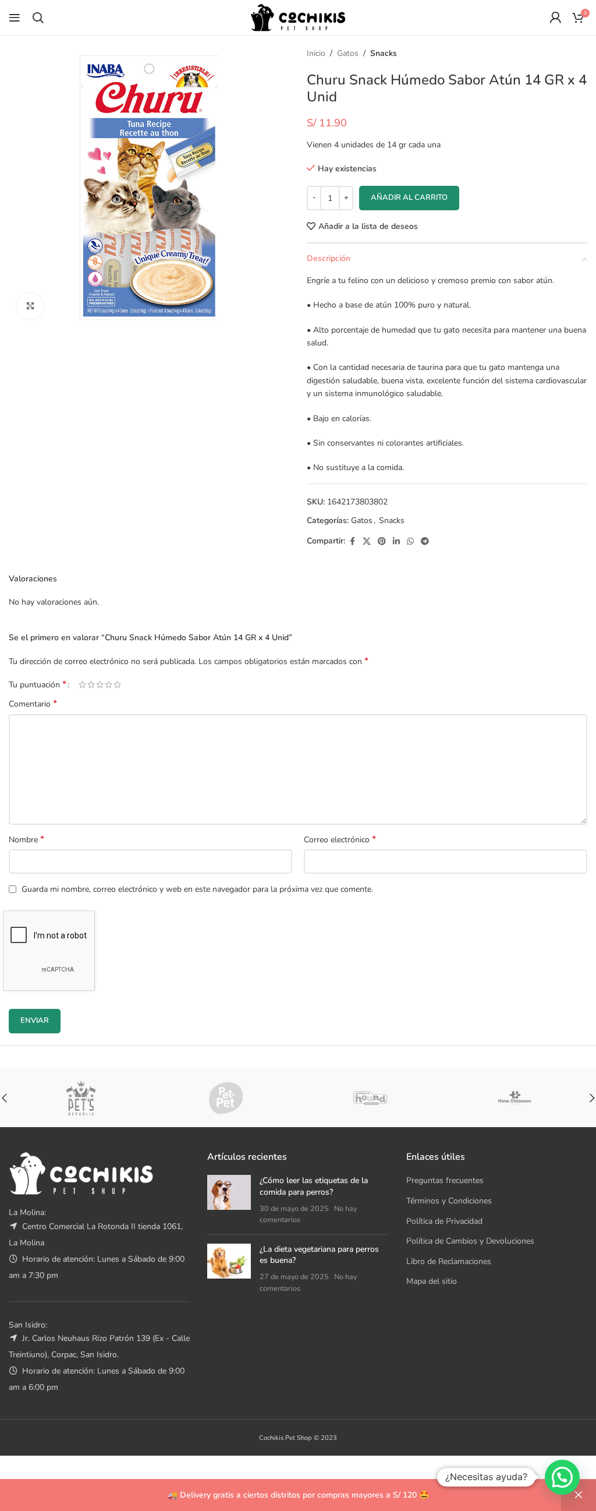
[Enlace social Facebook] (352, 542)
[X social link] (366, 542)
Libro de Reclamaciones (448, 1261)
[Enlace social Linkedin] (396, 542)
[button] (562, 1477)
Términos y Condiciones (449, 1200)
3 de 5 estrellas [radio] (99, 684)
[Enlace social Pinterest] (381, 542)
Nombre (26, 840)
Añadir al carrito (409, 197)
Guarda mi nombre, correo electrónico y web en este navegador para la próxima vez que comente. (197, 889)
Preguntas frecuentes (445, 1180)
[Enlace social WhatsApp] (410, 542)
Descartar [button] (578, 1495)
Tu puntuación (37, 684)
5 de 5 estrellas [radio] (117, 684)
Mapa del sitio (431, 1281)
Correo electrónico (340, 840)
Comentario (33, 704)
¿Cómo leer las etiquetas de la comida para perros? (314, 1186)
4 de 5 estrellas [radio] (108, 684)
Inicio (316, 53)
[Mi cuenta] (555, 17)
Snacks (383, 53)
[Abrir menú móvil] (14, 17)
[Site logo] (298, 16)
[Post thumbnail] (229, 1200)
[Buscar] (37, 17)
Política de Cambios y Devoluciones (470, 1241)
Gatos (348, 53)
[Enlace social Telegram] (424, 542)
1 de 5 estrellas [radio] (82, 684)
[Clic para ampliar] (30, 306)
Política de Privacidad (444, 1221)
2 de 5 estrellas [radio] (91, 684)
